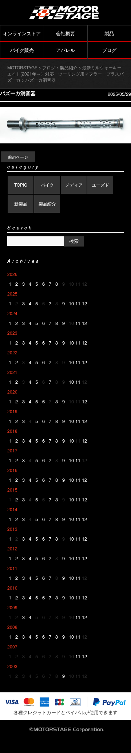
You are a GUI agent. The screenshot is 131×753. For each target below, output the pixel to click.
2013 (12, 529)
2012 (12, 548)
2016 (12, 470)
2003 (12, 666)
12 (84, 303)
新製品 (20, 203)
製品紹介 (47, 203)
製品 (109, 33)
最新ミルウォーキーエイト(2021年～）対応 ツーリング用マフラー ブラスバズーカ (65, 73)
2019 (12, 411)
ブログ (109, 49)
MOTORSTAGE (22, 67)
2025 (12, 293)
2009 (12, 607)
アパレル (65, 49)
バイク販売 (22, 49)
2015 (12, 490)
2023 (12, 333)
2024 (12, 313)
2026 (12, 274)
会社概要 (65, 33)
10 (71, 303)
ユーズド (100, 185)
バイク (47, 185)
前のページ (18, 157)
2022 (12, 352)
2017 (12, 450)
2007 (12, 646)
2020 (12, 391)
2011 (12, 568)
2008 (12, 627)
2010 (12, 588)
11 (77, 303)
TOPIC (20, 185)
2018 (12, 431)
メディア (74, 185)
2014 (12, 509)
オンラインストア (22, 33)
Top (124, 746)
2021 (12, 372)
